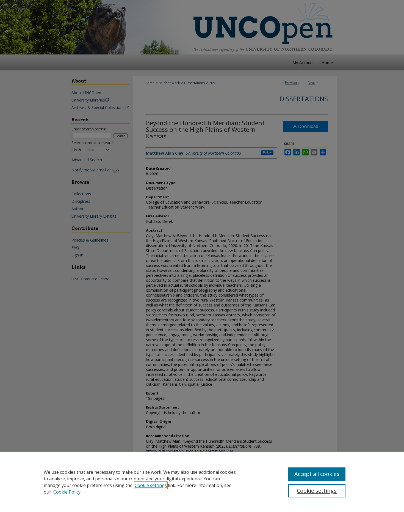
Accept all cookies (316, 474)
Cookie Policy (67, 492)
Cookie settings (151, 485)
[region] (202, 481)
